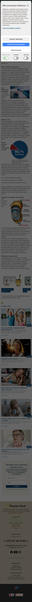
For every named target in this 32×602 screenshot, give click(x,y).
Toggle (5, 58)
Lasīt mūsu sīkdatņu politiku (11, 28)
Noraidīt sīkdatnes (16, 39)
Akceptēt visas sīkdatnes (16, 44)
